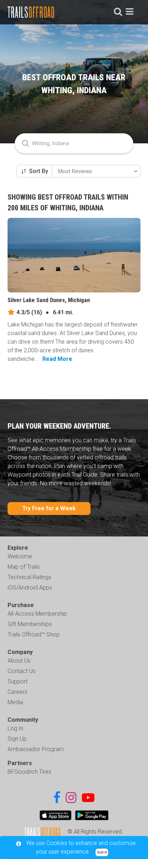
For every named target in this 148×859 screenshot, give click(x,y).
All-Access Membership (37, 613)
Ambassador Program (36, 749)
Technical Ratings (29, 577)
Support (18, 681)
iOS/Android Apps (30, 587)
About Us (19, 660)
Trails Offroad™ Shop (34, 634)
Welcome (20, 556)
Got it (102, 852)
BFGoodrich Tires (29, 771)
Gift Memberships (30, 624)
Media (15, 702)
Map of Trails (24, 566)
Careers (17, 691)
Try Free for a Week (49, 508)
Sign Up (17, 738)
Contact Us (22, 671)
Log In (15, 728)
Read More (57, 358)
